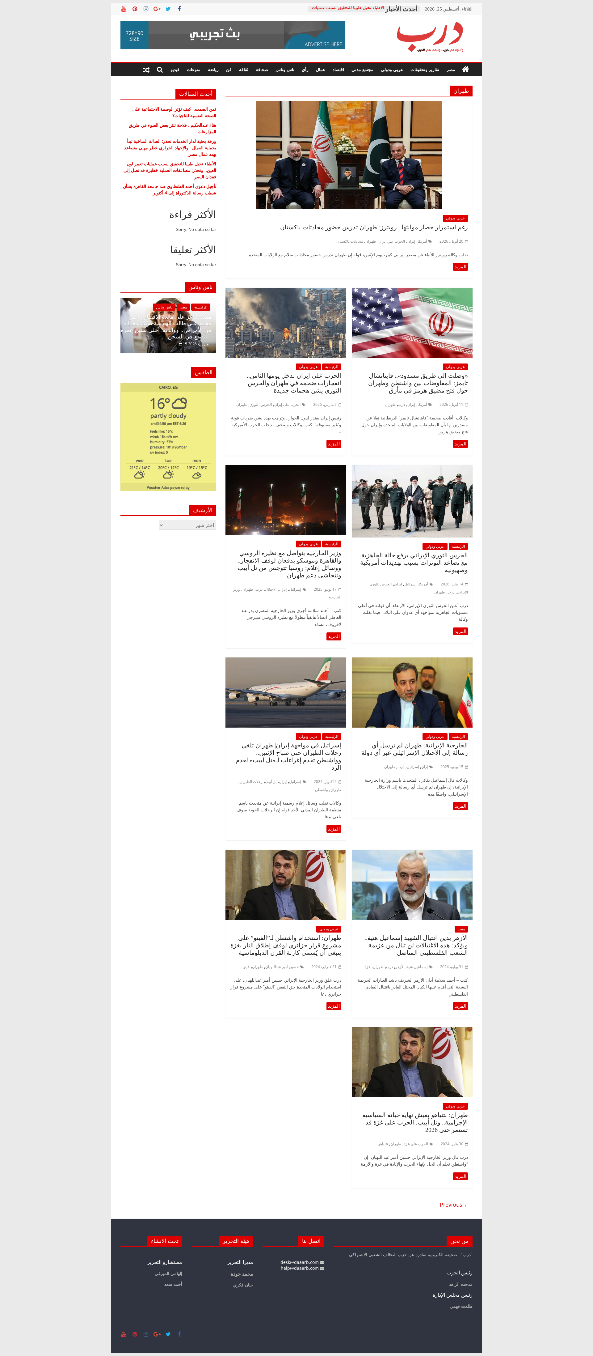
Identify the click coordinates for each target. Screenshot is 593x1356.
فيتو (246, 966)
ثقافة (243, 69)
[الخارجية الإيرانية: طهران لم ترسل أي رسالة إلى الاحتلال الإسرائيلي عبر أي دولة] (412, 661)
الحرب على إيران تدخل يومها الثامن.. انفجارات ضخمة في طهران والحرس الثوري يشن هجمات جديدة (294, 383)
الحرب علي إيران (392, 241)
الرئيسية (331, 366)
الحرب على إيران (287, 404)
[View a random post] (146, 69)
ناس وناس (284, 69)
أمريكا (422, 241)
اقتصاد (338, 69)
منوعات (193, 69)
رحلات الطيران (251, 781)
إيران (411, 241)
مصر (451, 69)
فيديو (174, 69)
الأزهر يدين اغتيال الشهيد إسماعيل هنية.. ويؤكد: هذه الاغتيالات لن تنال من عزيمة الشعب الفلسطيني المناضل (416, 945)
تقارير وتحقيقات (424, 69)
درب (401, 404)
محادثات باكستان (350, 241)
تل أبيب (270, 781)
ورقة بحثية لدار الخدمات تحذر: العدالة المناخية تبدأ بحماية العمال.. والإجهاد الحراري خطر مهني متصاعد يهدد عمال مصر (170, 147)
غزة (367, 966)
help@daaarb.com (300, 1268)
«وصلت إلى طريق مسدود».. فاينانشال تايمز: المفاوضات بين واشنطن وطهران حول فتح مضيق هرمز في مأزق (418, 383)
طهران (370, 241)
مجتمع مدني (362, 69)
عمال (320, 69)
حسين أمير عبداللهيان (282, 966)
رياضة (213, 69)
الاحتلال (270, 589)
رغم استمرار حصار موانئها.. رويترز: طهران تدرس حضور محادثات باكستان (374, 227)
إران (424, 766)
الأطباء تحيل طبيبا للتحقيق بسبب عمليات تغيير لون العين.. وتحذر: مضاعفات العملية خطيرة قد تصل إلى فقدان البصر (170, 170)
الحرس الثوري (261, 404)
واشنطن (321, 789)
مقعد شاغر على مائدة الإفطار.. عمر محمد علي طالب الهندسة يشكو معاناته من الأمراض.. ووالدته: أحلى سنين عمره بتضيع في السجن (140, 327)
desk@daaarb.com (300, 1262)
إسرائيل (410, 584)
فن (229, 69)
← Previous (454, 1204)
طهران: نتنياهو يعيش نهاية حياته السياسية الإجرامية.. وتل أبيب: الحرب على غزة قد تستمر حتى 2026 (415, 1122)
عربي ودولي (392, 69)
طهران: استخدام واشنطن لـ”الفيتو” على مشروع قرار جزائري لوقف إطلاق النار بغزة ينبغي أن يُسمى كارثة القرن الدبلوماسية (285, 945)
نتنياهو (383, 1143)
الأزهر (399, 966)
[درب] (466, 69)
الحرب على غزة (416, 1143)
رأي (305, 69)
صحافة (262, 69)
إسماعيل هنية (417, 966)
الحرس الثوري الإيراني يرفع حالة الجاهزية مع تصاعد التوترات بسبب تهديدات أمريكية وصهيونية (414, 562)
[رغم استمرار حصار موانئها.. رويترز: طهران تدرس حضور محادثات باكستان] (349, 104)
